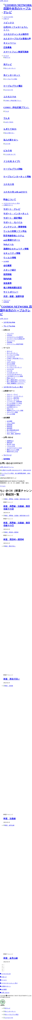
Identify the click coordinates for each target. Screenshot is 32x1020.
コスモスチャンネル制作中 (15, 337)
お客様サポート (8, 205)
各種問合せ (10, 441)
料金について (11, 378)
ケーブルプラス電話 (13, 355)
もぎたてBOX (11, 362)
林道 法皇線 (9, 818)
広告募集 (9, 342)
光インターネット (12, 353)
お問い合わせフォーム (7, 467)
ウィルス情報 (11, 414)
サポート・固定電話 (13, 398)
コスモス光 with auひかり (14, 374)
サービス (6, 55)
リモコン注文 (11, 446)
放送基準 (9, 428)
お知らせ (6, 18)
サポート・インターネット (15, 396)
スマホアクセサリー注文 (14, 448)
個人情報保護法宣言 (13, 430)
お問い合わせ (4, 1)
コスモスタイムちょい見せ (11, 203)
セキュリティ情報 (12, 412)
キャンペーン (11, 340)
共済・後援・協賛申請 (13, 433)
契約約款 (9, 426)
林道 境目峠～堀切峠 (13, 539)
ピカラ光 (9, 371)
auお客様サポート (12, 407)
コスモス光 (10, 369)
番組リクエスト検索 (13, 449)
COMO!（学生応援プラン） (15, 358)
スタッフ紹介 (11, 423)
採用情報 (6, 302)
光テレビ (9, 351)
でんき (9, 360)
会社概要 (6, 261)
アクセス (2, 486)
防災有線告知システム (13, 405)
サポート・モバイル (13, 400)
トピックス (10, 333)
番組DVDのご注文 (12, 451)
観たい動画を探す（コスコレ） (16, 380)
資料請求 (9, 442)
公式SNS (9, 335)
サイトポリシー (11, 432)
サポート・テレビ (12, 394)
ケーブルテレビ (11, 365)
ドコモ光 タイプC (12, 372)
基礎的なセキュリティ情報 (15, 410)
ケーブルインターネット (14, 367)
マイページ (6, 300)
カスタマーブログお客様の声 (16, 339)
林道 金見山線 (10, 958)
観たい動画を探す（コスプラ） (16, 381)
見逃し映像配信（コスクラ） (16, 383)
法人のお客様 (11, 363)
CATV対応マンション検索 (15, 376)
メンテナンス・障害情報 (14, 401)
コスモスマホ (11, 356)
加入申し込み (11, 444)
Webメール (10, 408)
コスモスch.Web (8, 17)
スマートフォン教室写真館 (15, 344)
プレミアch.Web (9, 326)
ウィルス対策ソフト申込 (14, 403)
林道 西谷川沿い (11, 679)
